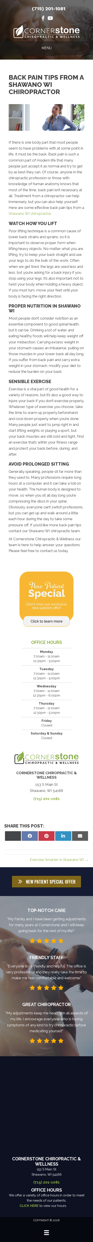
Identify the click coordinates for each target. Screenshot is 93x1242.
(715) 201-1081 (48, 8)
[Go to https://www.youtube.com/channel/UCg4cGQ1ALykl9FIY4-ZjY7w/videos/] (50, 19)
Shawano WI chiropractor (30, 213)
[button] (46, 881)
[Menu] (46, 1232)
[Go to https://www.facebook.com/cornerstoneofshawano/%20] (43, 19)
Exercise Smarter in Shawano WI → (59, 859)
